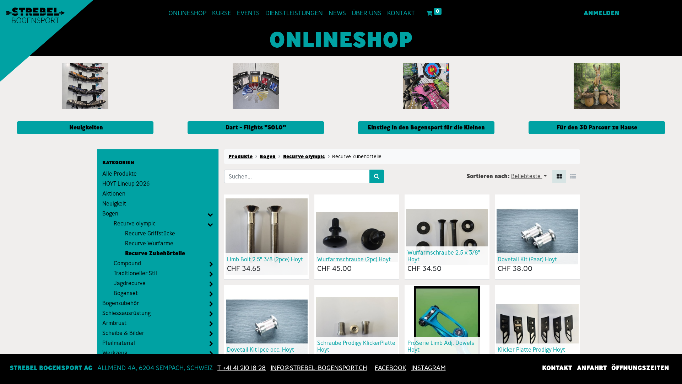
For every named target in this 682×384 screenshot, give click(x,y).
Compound (127, 263)
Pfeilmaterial (118, 343)
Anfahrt (592, 368)
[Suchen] (376, 176)
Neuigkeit (114, 203)
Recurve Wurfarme (149, 243)
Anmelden (601, 13)
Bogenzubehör (120, 303)
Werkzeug (114, 353)
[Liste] (573, 176)
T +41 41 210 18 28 (241, 368)
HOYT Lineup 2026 (126, 183)
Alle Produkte (119, 173)
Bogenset (126, 293)
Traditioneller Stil (135, 273)
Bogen (110, 213)
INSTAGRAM (428, 368)
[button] (528, 176)
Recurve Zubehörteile (155, 253)
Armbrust (114, 323)
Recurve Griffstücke (150, 233)
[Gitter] (559, 176)
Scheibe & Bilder (123, 333)
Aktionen (113, 193)
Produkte (240, 156)
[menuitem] (187, 13)
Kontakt (557, 368)
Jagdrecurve (130, 283)
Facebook (390, 368)
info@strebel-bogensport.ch (319, 368)
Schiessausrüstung (126, 313)
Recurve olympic (135, 223)
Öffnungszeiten (640, 368)
